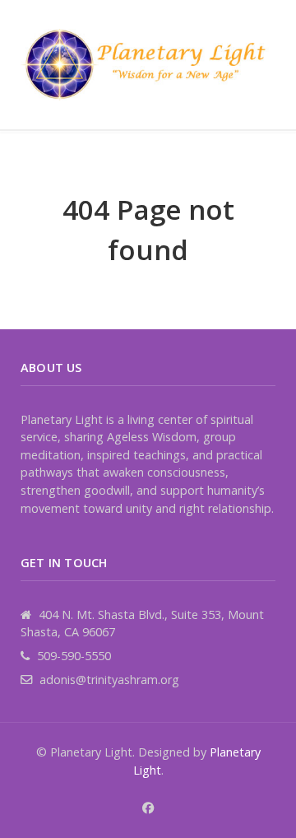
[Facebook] (148, 808)
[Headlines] (148, 64)
